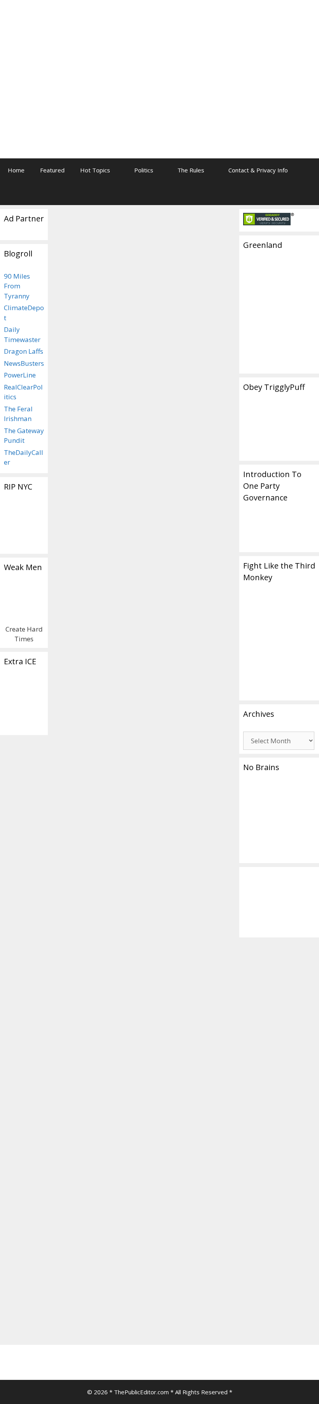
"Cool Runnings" (182, 1295)
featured (71, 947)
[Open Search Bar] (307, 193)
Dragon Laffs (23, 351)
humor (187, 605)
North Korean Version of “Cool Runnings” (189, 916)
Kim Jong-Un (202, 847)
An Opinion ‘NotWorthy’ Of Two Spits (93, 294)
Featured (52, 170)
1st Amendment (89, 938)
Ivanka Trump (77, 955)
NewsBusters (24, 363)
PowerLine (20, 374)
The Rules (190, 170)
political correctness (86, 963)
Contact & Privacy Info (258, 170)
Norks (169, 822)
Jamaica (189, 1312)
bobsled (203, 1303)
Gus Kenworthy (104, 947)
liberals (107, 955)
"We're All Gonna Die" (181, 597)
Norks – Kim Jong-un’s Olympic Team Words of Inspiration (188, 689)
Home (16, 170)
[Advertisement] (239, 60)
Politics (143, 170)
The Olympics (179, 580)
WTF (186, 630)
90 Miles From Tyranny (17, 286)
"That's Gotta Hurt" (187, 588)
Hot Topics (95, 170)
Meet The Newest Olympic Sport (178, 301)
